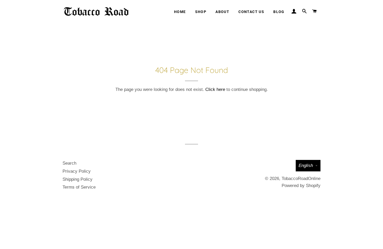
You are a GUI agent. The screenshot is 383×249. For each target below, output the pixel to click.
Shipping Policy (77, 179)
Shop (201, 12)
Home (180, 12)
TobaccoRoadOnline (301, 178)
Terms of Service (79, 187)
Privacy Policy (77, 171)
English (306, 165)
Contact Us (251, 12)
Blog (279, 12)
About (222, 12)
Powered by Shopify (301, 185)
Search (69, 163)
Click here (215, 89)
